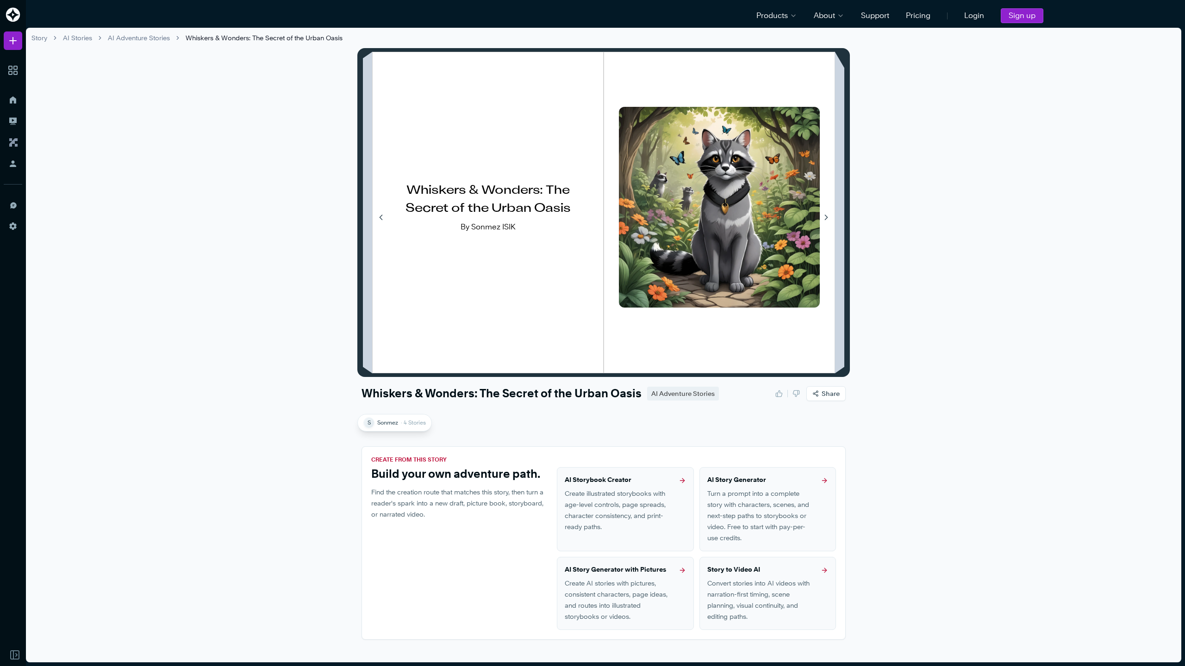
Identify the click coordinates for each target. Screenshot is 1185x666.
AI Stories (77, 38)
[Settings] (13, 226)
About (824, 15)
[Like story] (779, 393)
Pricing (918, 15)
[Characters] (13, 142)
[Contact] (13, 205)
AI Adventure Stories (139, 38)
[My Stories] (13, 121)
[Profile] (13, 163)
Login (974, 15)
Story (39, 38)
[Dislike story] (796, 393)
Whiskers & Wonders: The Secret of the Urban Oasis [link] (264, 38)
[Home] (13, 100)
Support (875, 15)
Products (772, 15)
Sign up (1022, 15)
